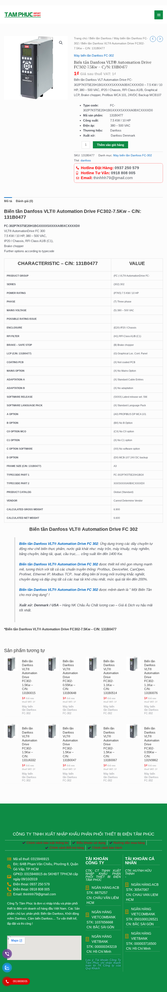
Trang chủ (80, 38)
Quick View (11, 711)
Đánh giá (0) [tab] (24, 201)
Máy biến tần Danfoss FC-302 (94, 55)
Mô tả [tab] (8, 201)
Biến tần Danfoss (100, 38)
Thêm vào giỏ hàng (110, 145)
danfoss (86, 160)
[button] (61, 42)
